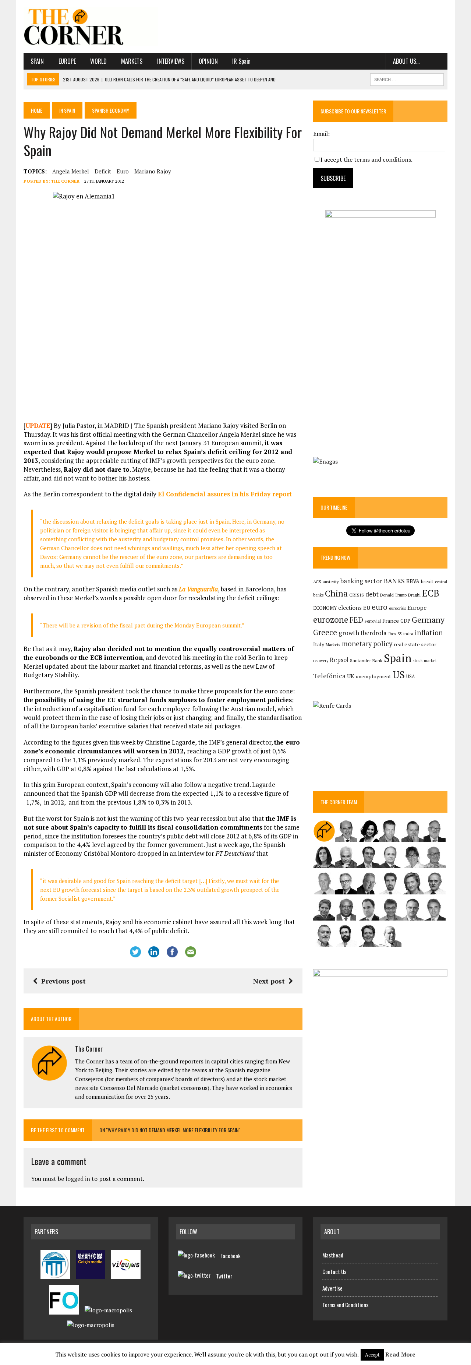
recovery (320, 660)
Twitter (224, 1276)
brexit (427, 581)
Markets (131, 61)
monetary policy (367, 643)
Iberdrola (374, 633)
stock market (425, 660)
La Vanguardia (198, 589)
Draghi (414, 595)
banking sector (361, 581)
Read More (400, 1354)
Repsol (339, 660)
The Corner (65, 181)
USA (410, 676)
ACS (317, 581)
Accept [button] (372, 1354)
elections (350, 608)
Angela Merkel (70, 171)
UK (350, 676)
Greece (325, 632)
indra (408, 633)
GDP (405, 621)
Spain (37, 61)
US (399, 674)
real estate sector (415, 644)
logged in (77, 1179)
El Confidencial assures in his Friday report (225, 494)
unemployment (373, 676)
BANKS (394, 581)
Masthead (332, 1255)
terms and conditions (382, 159)
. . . (437, 61)
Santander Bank (366, 660)
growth (349, 633)
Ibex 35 (395, 633)
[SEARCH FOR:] (407, 78)
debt (372, 594)
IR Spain (241, 61)
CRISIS (356, 595)
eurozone (330, 619)
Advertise (332, 1288)
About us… (406, 61)
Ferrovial (373, 621)
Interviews (170, 61)
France (390, 620)
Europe (67, 61)
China (336, 593)
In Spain (67, 110)
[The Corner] (91, 26)
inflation (429, 632)
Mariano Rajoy (152, 171)
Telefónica (329, 676)
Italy (318, 644)
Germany (428, 619)
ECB (430, 593)
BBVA (412, 581)
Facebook (230, 1256)
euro (123, 171)
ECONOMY (325, 608)
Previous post (63, 981)
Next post (269, 981)
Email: (321, 134)
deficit (103, 171)
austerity (331, 581)
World (98, 61)
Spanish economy (110, 110)
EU (366, 607)
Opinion (208, 61)
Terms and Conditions (345, 1305)
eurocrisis (397, 608)
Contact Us (334, 1271)
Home (36, 110)
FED (356, 620)
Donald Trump (393, 595)
